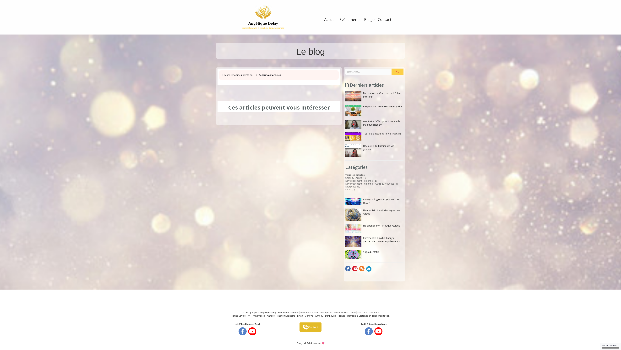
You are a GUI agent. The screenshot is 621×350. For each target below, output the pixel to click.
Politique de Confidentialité (334, 312)
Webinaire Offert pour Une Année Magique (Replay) (381, 123)
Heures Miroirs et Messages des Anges (381, 212)
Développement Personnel (359, 180)
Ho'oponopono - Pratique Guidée (381, 225)
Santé (348, 189)
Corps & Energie (353, 177)
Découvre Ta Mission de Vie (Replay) (378, 147)
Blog (368, 19)
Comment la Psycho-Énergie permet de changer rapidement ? (381, 239)
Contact (384, 19)
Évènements (350, 19)
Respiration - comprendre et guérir (382, 106)
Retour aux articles (269, 74)
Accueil (330, 19)
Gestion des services (610, 345)
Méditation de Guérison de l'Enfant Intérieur (382, 94)
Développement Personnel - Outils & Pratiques (369, 183)
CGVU (353, 312)
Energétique (351, 186)
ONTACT (363, 312)
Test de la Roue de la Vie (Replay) (382, 133)
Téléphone (374, 312)
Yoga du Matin (371, 251)
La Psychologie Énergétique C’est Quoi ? (381, 201)
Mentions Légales (309, 312)
